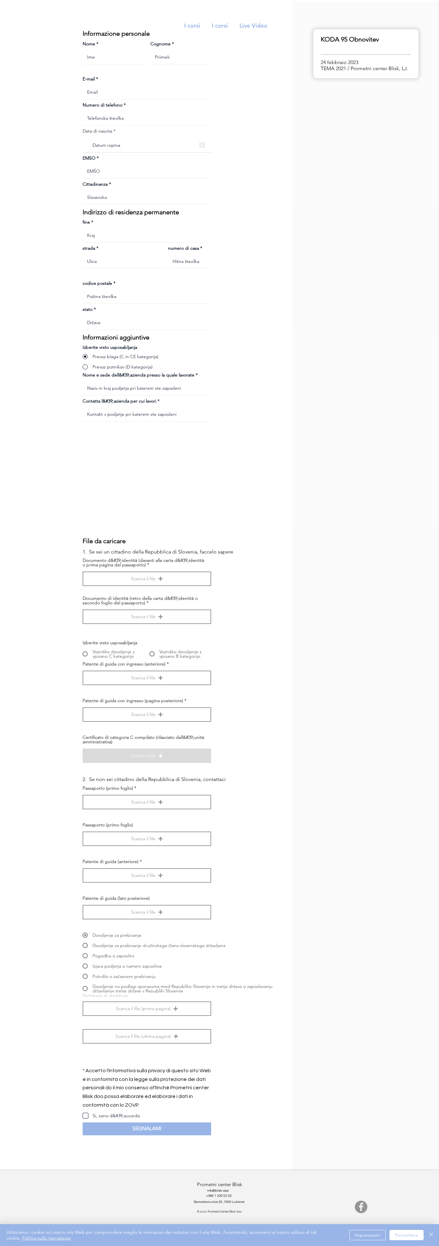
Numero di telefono (102, 105)
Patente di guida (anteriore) (111, 861)
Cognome (160, 44)
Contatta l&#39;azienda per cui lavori (119, 401)
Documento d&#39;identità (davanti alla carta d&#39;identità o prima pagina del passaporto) (143, 562)
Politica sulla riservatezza (46, 1238)
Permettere (406, 1235)
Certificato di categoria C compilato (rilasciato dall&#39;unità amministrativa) (143, 739)
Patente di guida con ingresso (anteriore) (124, 664)
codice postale (97, 283)
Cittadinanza (95, 184)
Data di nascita (100, 131)
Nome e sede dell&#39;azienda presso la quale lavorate (138, 375)
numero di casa (183, 248)
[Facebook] (361, 1207)
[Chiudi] (431, 1235)
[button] (147, 579)
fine (86, 222)
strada (89, 248)
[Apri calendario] (202, 145)
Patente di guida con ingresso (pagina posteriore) (133, 700)
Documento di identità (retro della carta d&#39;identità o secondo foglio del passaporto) (140, 600)
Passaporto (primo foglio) (108, 788)
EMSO (89, 158)
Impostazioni (367, 1235)
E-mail (89, 79)
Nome (89, 44)
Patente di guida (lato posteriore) (116, 898)
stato (88, 309)
